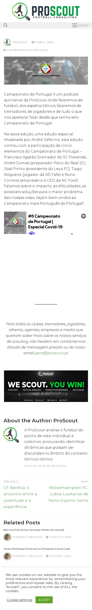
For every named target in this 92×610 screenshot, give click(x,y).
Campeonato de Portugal (27, 50)
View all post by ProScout (45, 466)
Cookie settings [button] (19, 600)
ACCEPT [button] (44, 599)
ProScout (20, 42)
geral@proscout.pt (51, 353)
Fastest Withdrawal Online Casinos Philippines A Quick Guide (37, 549)
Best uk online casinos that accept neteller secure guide (34, 530)
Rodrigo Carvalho (27, 537)
